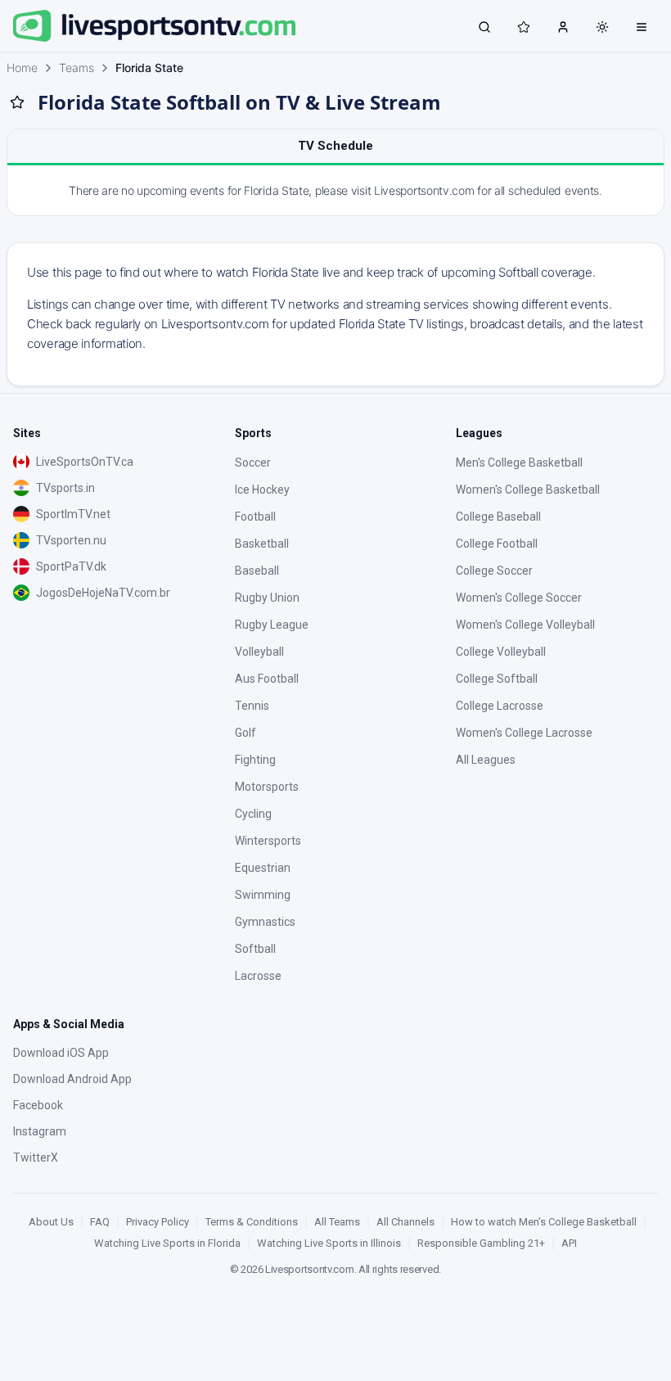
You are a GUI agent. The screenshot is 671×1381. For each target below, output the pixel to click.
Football (255, 516)
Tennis (252, 705)
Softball (255, 948)
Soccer (253, 462)
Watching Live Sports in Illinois (329, 1243)
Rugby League (271, 624)
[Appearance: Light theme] (602, 27)
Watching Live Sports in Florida (167, 1243)
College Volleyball (501, 651)
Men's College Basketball (519, 462)
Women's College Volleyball (525, 624)
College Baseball (498, 516)
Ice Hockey (262, 489)
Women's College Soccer (519, 597)
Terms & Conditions (251, 1222)
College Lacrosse (499, 705)
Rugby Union (267, 597)
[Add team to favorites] (17, 102)
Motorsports (267, 786)
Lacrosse (258, 975)
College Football (497, 543)
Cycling (253, 813)
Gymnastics (265, 921)
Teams (76, 67)
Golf (245, 732)
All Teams (337, 1222)
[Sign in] (563, 26)
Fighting (255, 759)
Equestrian (262, 867)
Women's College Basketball (528, 489)
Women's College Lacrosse (524, 732)
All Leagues (486, 759)
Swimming (262, 894)
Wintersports (268, 840)
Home (22, 67)
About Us (51, 1222)
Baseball (257, 570)
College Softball (497, 678)
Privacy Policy (157, 1222)
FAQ (100, 1222)
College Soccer (494, 570)
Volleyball (259, 651)
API (569, 1243)
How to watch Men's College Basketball (544, 1222)
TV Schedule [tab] (335, 145)
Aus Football (267, 678)
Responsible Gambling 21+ (481, 1243)
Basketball (262, 543)
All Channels (405, 1222)
